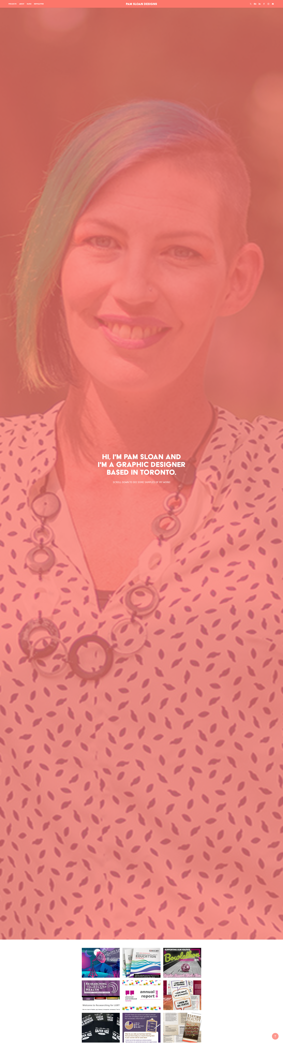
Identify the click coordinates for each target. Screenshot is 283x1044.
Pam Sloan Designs (141, 4)
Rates (29, 4)
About (21, 4)
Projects (12, 4)
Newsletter (39, 4)
